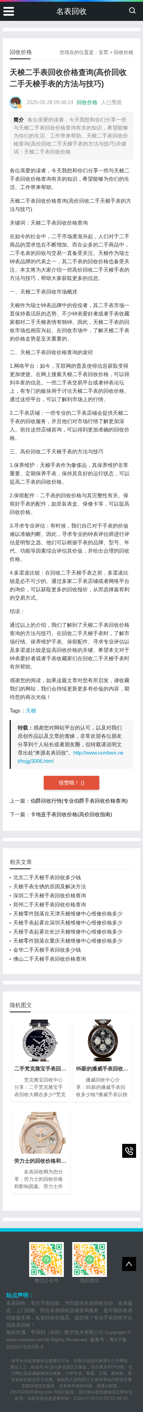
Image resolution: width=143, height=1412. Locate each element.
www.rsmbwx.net (24, 1339)
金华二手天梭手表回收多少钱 (47, 950)
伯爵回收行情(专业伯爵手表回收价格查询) (79, 801)
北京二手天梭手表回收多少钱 (47, 877)
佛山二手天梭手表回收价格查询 (49, 959)
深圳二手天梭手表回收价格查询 (49, 895)
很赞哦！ (70, 783)
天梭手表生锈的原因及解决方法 (49, 886)
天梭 (31, 710)
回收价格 (123, 52)
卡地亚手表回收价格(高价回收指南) (71, 814)
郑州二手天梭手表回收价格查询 (49, 904)
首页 (103, 52)
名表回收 (71, 11)
